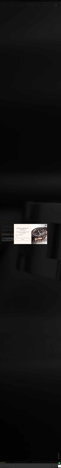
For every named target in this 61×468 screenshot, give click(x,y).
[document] (30, 234)
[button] (59, 463)
